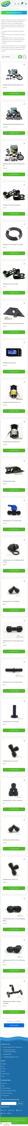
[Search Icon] (15, 4)
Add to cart (15, 93)
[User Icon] (18, 4)
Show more (14, 1025)
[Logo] (5, 4)
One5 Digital (14, 1122)
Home (4, 9)
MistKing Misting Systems (13, 9)
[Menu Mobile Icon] (26, 4)
